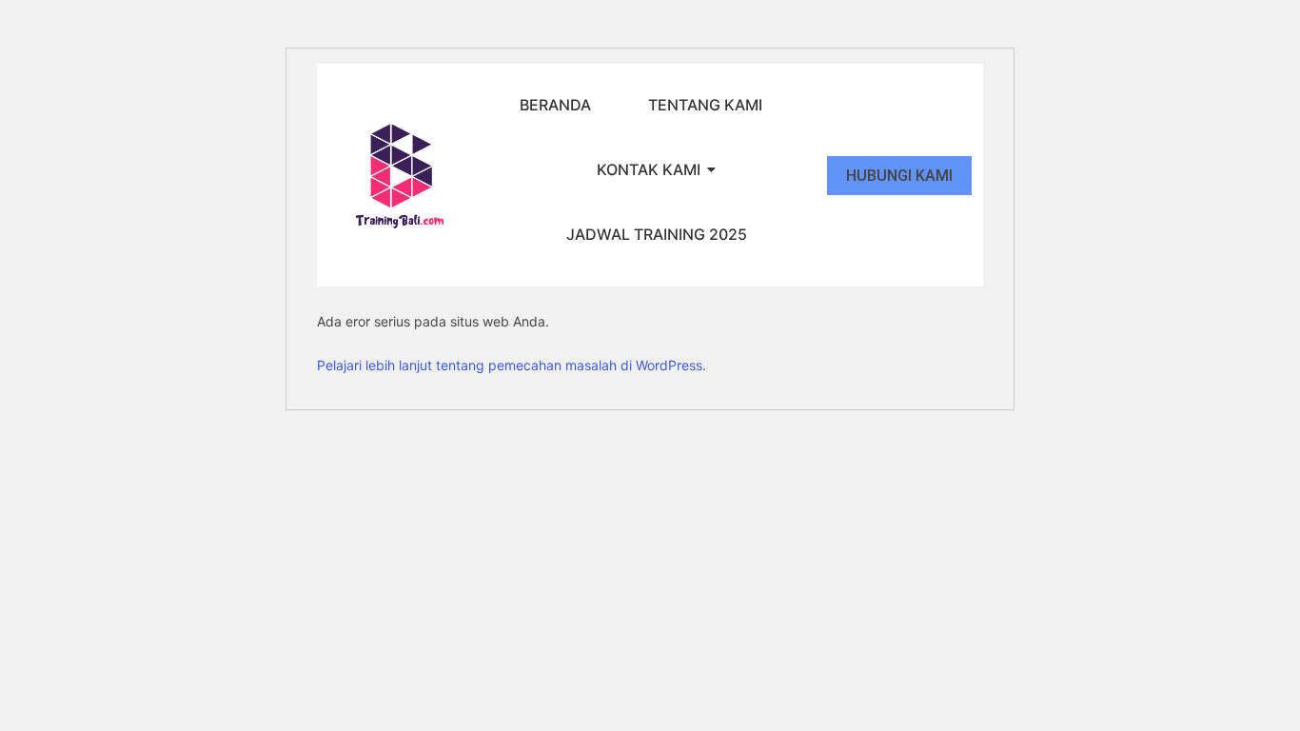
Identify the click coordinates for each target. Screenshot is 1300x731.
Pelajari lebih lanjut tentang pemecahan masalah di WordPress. (511, 365)
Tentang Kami (705, 104)
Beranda (555, 104)
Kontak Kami (648, 169)
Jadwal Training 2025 (656, 234)
